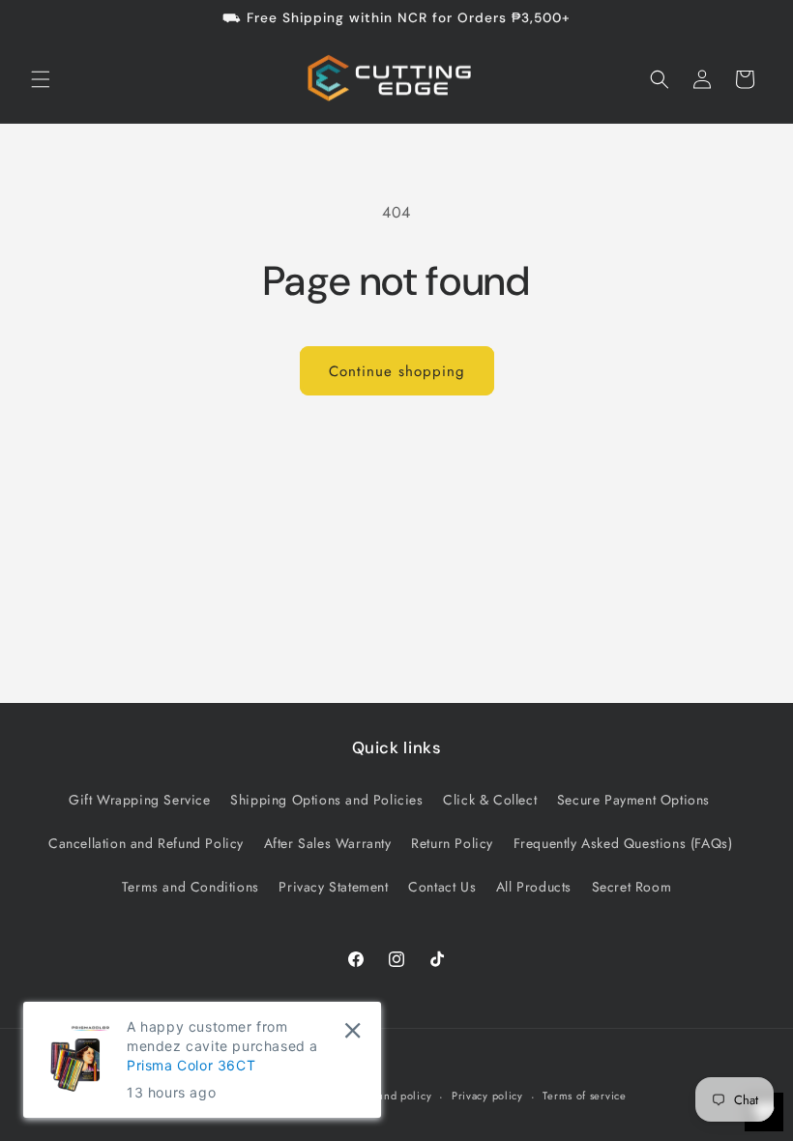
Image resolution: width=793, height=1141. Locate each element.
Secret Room (632, 886)
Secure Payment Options (633, 799)
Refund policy (396, 1095)
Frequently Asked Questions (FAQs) (623, 843)
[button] (40, 79)
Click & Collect (490, 799)
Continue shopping (397, 371)
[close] (352, 1030)
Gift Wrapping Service (140, 799)
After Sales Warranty (328, 843)
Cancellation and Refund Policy (146, 843)
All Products (534, 886)
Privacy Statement (333, 886)
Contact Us (442, 886)
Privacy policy (487, 1095)
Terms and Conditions (190, 886)
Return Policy (452, 843)
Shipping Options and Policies (326, 799)
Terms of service (584, 1095)
